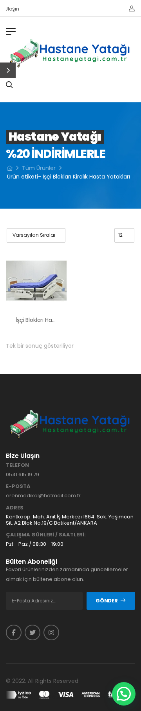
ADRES (15, 508)
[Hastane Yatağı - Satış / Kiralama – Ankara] (70, 53)
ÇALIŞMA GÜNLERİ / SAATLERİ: (46, 535)
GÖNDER (107, 600)
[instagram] (51, 632)
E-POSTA (18, 486)
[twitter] (32, 632)
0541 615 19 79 (22, 474)
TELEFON (17, 465)
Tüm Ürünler (39, 168)
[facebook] (14, 632)
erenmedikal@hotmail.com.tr (43, 495)
